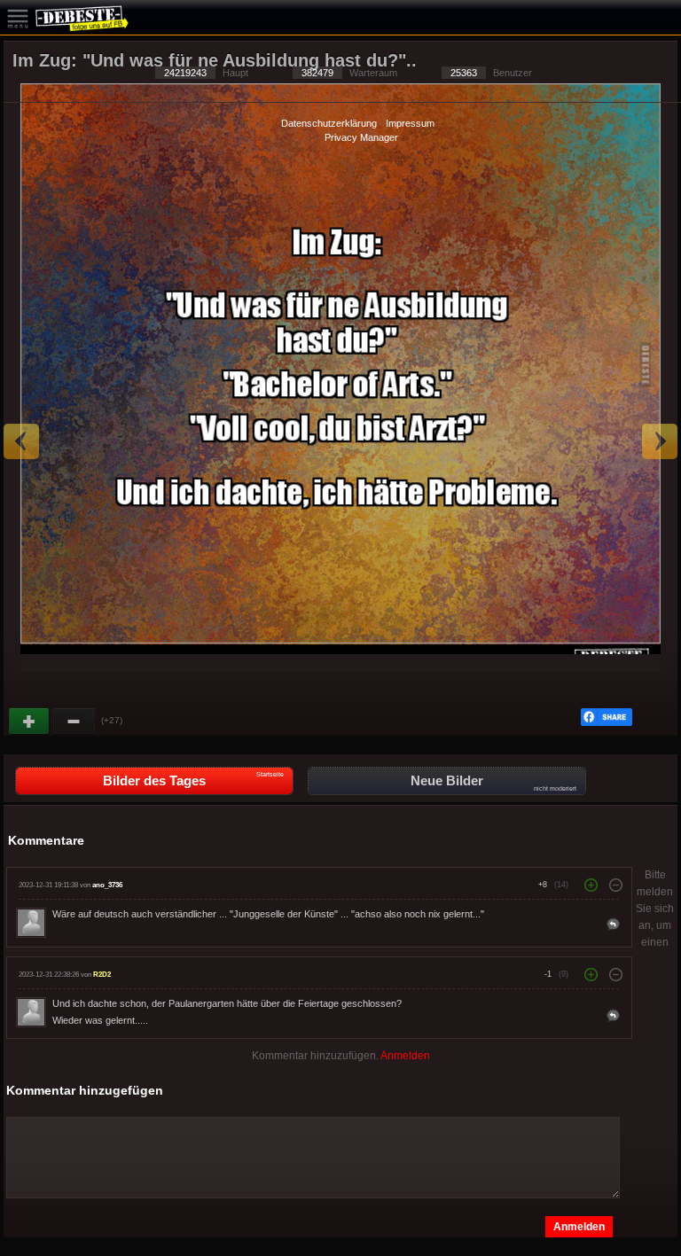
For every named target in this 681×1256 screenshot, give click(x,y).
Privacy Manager (361, 137)
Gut (30, 721)
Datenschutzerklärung (329, 123)
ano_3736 (107, 885)
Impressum (410, 123)
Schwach (74, 721)
